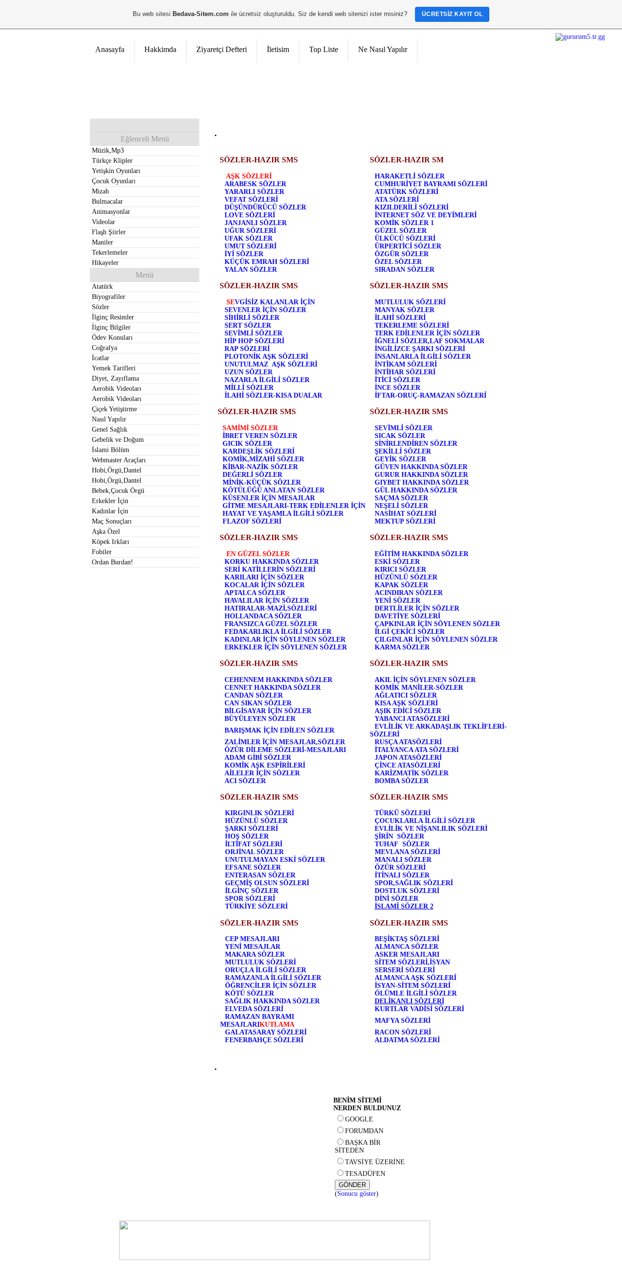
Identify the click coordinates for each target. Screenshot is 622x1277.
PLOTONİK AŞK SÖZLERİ (266, 356)
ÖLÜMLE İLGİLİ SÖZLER (416, 993)
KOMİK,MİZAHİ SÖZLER (263, 459)
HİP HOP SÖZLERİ (254, 341)
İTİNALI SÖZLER (402, 875)
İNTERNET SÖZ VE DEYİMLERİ (426, 215)
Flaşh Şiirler (109, 232)
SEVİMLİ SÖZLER (253, 333)
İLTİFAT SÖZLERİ (253, 844)
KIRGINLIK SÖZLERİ (259, 813)
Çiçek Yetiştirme (114, 409)
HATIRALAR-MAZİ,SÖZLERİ (271, 608)
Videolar (103, 222)
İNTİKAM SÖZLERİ (406, 364)
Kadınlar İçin (110, 511)
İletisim (278, 49)
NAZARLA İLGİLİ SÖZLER (267, 380)
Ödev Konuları (112, 337)
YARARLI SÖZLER (254, 191)
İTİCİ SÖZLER (397, 380)
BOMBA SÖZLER (402, 781)
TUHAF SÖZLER (402, 844)
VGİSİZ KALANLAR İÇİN (275, 302)
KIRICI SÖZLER (400, 569)
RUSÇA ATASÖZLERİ (408, 742)
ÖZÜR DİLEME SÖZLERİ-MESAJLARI (285, 749)
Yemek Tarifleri (114, 368)
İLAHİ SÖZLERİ (400, 317)
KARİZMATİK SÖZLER (412, 773)
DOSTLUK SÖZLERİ (407, 890)
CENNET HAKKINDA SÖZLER (273, 687)
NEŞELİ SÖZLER (401, 505)
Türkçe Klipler (112, 160)
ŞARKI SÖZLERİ (251, 828)
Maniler (102, 242)
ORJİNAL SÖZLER (254, 852)
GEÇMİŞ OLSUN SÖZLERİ (267, 883)
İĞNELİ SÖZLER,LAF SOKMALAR (429, 341)
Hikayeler (105, 262)
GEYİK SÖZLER (400, 459)
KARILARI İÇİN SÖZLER (264, 577)
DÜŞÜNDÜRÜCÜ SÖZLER (265, 207)
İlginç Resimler (113, 317)
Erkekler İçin (110, 501)
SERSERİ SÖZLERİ (405, 970)
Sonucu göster (356, 1193)
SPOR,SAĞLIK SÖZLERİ (414, 883)
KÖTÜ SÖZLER (249, 993)
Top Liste (323, 49)
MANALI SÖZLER (403, 859)
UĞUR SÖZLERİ (250, 230)
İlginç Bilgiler (111, 327)
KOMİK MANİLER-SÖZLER (419, 687)
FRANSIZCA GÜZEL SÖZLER (271, 624)
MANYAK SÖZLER (404, 310)
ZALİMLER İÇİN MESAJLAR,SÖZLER (285, 742)
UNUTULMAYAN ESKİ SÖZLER (275, 859)
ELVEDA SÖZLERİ (254, 1009)
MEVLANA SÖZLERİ (407, 852)
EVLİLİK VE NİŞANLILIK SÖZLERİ (431, 828)
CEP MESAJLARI (252, 939)
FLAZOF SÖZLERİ (252, 521)
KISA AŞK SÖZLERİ (406, 703)
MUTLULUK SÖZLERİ (410, 302)
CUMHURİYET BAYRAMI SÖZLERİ (431, 184)
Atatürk (102, 286)
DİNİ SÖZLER (396, 898)
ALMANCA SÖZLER (406, 946)
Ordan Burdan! (112, 562)
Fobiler (102, 552)
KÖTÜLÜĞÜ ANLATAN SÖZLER (274, 490)
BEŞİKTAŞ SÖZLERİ (407, 939)
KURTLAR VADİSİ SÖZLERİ (419, 1009)
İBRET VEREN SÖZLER (260, 435)
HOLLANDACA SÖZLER (263, 616)
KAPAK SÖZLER (401, 585)
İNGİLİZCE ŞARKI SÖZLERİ (420, 348)
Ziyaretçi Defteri (221, 49)
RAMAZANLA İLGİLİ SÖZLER (273, 977)
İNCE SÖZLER (397, 387)
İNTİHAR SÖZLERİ (405, 372)
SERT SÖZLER (248, 325)
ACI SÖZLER (245, 781)
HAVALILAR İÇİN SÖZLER (267, 600)
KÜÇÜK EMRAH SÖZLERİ (267, 261)
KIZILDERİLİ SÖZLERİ (412, 207)
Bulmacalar (107, 201)
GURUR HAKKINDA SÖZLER (421, 474)
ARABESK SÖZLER (255, 184)
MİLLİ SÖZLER (249, 387)
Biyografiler (108, 296)
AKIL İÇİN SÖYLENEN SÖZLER (425, 679)
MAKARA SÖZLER (255, 954)
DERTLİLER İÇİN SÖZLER (417, 608)
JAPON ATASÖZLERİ (408, 757)
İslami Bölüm (110, 450)
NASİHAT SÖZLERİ (405, 513)
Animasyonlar (111, 211)
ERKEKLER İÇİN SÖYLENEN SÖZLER (286, 647)
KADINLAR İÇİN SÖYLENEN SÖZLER (285, 639)
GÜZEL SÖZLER (401, 230)
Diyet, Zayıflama (115, 378)
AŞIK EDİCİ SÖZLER (408, 711)
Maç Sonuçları (112, 521)
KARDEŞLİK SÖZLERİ (258, 451)
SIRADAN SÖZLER (404, 269)
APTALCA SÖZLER (255, 592)
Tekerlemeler (110, 252)
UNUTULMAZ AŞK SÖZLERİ (271, 364)
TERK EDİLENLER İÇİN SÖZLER (427, 333)
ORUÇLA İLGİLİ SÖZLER (265, 970)
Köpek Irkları (110, 541)
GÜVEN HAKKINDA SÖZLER (421, 467)
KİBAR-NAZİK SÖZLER (260, 467)
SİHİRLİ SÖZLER (252, 317)
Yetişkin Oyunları (116, 171)
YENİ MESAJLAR (252, 946)
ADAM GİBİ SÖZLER (258, 757)
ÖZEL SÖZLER (398, 261)
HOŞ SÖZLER (247, 836)
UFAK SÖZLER (249, 238)
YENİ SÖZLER (397, 600)
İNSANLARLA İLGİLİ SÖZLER (423, 356)
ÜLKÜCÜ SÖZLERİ (405, 238)
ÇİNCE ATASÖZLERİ (407, 765)
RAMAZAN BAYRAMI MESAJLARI (257, 1020)
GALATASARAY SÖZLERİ (266, 1032)
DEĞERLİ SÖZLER (252, 474)
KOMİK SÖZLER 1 (404, 223)
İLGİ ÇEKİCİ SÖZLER (410, 631)
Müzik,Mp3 (108, 150)
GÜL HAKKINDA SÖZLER (416, 490)
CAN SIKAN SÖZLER (258, 703)
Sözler (100, 307)
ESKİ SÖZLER (397, 561)
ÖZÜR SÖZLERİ (400, 867)
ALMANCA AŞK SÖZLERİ (415, 977)
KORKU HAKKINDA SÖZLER (272, 561)
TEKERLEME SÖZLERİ (412, 325)
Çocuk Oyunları (114, 181)
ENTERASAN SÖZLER (260, 875)
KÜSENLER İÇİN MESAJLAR (269, 498)
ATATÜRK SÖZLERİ (406, 191)
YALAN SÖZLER (251, 269)
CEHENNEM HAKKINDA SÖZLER (278, 679)
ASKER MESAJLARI (407, 954)
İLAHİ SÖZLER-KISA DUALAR (273, 395)
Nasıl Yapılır (109, 419)
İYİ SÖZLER (244, 254)
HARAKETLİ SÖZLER (410, 176)
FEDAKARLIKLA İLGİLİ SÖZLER (278, 631)
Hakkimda (160, 49)
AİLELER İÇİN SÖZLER (262, 773)
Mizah (100, 191)
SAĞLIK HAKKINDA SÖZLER (272, 1001)
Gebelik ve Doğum (118, 439)
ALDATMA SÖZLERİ (407, 1040)
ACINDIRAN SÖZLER (409, 592)
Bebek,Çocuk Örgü (118, 490)
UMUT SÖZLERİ (250, 246)
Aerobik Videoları (116, 388)
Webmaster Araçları (119, 460)
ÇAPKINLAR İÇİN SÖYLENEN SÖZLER (437, 624)
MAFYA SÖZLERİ (403, 1020)
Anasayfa (109, 49)
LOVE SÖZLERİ (250, 215)
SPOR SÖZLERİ (250, 898)
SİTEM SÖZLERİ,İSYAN (412, 962)
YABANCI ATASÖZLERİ (412, 718)
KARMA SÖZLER (402, 647)
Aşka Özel (106, 531)
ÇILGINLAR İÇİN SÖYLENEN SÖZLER (436, 639)
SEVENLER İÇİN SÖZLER (265, 310)
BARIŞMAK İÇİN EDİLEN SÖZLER (279, 730)
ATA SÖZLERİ (397, 199)
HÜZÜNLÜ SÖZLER (406, 577)
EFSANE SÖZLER (253, 867)
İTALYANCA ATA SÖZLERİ (417, 749)
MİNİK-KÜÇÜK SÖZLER (262, 482)
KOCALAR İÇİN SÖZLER (265, 585)
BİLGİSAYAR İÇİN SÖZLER (268, 711)
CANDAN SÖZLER (254, 695)
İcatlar (100, 358)
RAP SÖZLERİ (247, 348)
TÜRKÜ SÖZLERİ (403, 813)
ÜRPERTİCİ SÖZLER (408, 246)
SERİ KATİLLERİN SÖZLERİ (270, 569)
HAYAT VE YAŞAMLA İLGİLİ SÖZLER (283, 513)
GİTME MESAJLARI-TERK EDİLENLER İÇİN (294, 505)
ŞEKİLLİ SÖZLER (403, 451)
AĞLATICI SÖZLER (406, 695)
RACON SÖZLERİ (403, 1032)
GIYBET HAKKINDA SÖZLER (422, 482)
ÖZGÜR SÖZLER (402, 254)
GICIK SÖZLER (247, 443)
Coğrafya (104, 347)
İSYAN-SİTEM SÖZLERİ (412, 985)
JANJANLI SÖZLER (256, 223)
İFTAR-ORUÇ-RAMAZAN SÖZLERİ (430, 395)
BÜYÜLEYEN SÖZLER (260, 718)
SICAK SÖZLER (400, 435)
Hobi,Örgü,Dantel (116, 470)
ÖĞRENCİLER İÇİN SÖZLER (270, 985)
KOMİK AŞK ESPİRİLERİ (265, 765)
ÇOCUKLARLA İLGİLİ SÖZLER (425, 820)
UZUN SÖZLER (249, 372)
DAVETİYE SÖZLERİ (407, 616)
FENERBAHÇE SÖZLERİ (264, 1040)
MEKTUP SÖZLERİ (405, 521)
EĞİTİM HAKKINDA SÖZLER (421, 554)
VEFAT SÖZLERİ (251, 199)
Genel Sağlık (109, 429)
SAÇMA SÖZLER (401, 498)
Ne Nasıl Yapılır (382, 49)
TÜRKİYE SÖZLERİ (256, 906)
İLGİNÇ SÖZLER (251, 890)
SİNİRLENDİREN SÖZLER (416, 443)
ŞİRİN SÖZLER (399, 836)
